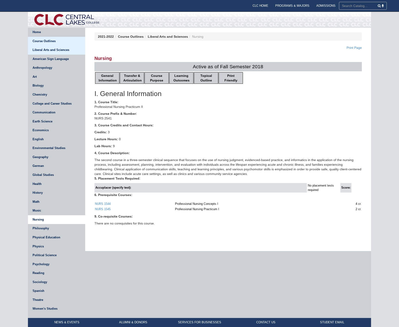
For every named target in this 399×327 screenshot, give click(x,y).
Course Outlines (44, 41)
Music (37, 210)
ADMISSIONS (326, 5)
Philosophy (41, 228)
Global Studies (43, 175)
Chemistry (40, 94)
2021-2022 (106, 36)
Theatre (38, 300)
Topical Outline (206, 78)
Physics (38, 246)
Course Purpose (156, 78)
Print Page (354, 48)
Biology (38, 85)
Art (35, 76)
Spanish (38, 291)
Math (36, 201)
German (38, 166)
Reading (38, 273)
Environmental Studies (49, 148)
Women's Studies (45, 308)
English (38, 139)
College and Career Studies (52, 103)
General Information (108, 78)
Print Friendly (230, 78)
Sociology (40, 282)
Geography (40, 157)
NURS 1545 (103, 209)
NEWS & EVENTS (66, 322)
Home (37, 32)
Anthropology (42, 67)
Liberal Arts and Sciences (51, 50)
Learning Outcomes (181, 78)
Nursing (38, 219)
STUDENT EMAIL (332, 322)
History (38, 192)
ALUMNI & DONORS (133, 322)
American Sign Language (51, 59)
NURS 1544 (103, 204)
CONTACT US (265, 322)
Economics (41, 130)
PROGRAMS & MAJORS (292, 5)
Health (37, 184)
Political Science (45, 255)
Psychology (41, 264)
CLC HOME (260, 5)
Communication (44, 112)
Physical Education (46, 237)
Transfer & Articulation (132, 78)
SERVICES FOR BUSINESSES (199, 322)
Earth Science (42, 121)
